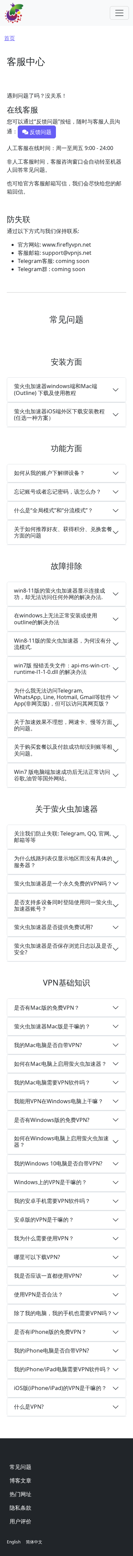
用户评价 (20, 1521)
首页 (9, 38)
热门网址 (20, 1494)
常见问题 (20, 1467)
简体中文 (34, 1542)
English (13, 1542)
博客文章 (20, 1480)
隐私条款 (20, 1507)
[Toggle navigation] (119, 13)
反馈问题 (39, 132)
